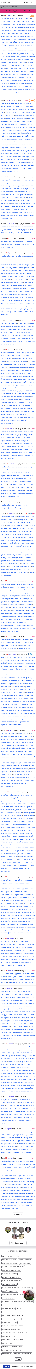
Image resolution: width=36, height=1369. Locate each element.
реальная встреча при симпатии (12, 341)
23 (7, 971)
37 (6, 429)
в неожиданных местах (21, 865)
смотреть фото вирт (8, 1009)
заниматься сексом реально (11, 1277)
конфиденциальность (10, 145)
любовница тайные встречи (20, 285)
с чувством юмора (23, 54)
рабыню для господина (23, 830)
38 (7, 654)
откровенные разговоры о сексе (18, 895)
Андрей (3, 101)
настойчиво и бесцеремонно (11, 795)
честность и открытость (20, 1026)
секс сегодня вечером (14, 763)
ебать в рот (23, 956)
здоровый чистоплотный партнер (17, 930)
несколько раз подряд (14, 68)
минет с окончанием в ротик (23, 74)
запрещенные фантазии (22, 268)
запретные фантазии (18, 827)
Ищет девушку (18, 15)
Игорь (3, 654)
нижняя (3, 684)
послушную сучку (22, 769)
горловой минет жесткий (10, 646)
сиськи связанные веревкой (22, 836)
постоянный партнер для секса (12, 48)
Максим (3, 792)
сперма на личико (14, 707)
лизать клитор (18, 241)
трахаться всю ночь (13, 757)
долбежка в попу (24, 710)
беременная (23, 162)
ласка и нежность (23, 997)
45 (6, 15)
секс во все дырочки (24, 593)
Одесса (10, 730)
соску (24, 950)
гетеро (3, 520)
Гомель (10, 429)
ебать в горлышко (14, 950)
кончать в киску (12, 391)
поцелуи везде (6, 388)
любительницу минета (10, 956)
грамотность (5, 561)
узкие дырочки (16, 382)
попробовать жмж (14, 684)
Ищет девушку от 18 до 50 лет (24, 429)
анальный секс (23, 104)
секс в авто (5, 262)
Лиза (2, 581)
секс (19, 640)
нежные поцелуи (26, 45)
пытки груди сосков (21, 1114)
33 (7, 177)
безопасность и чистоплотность (19, 766)
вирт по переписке (19, 944)
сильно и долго (11, 162)
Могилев (12, 464)
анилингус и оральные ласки (21, 1067)
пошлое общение (19, 821)
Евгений (4, 238)
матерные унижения (25, 493)
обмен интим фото (13, 470)
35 (7, 464)
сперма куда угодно (24, 189)
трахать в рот (28, 271)
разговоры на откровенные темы (12, 1326)
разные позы (27, 1006)
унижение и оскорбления (22, 628)
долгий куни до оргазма (17, 63)
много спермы (15, 534)
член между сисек (15, 862)
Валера (3, 224)
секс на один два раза (19, 479)
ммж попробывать (12, 209)
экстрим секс (24, 1062)
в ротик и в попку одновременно (16, 1149)
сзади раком (19, 297)
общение (16, 107)
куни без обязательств (9, 19)
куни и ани (9, 247)
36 (7, 730)
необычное (12, 485)
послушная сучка (20, 198)
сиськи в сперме (19, 719)
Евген (3, 1044)
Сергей (3, 177)
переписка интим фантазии (22, 1354)
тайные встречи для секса (15, 127)
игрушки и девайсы (16, 136)
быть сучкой (5, 607)
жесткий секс (28, 736)
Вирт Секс (13, 792)
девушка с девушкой (21, 441)
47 (7, 1097)
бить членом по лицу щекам (22, 1021)
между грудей (16, 810)
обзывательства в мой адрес (24, 613)
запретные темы (18, 918)
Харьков (11, 253)
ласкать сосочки (25, 394)
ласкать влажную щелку (21, 376)
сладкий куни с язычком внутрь (23, 701)
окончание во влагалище (11, 616)
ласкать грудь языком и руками (17, 780)
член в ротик (5, 810)
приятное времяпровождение (24, 24)
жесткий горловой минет (18, 148)
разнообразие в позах (13, 405)
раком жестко (13, 200)
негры (3, 291)
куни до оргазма (27, 742)
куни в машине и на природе (18, 1032)
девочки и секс (11, 804)
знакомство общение (21, 1015)
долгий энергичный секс (22, 824)
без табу (9, 268)
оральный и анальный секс (10, 1287)
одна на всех (5, 827)
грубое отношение (7, 587)
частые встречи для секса (10, 154)
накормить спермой (19, 279)
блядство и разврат (16, 695)
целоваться (14, 262)
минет (7, 584)
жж (27, 590)
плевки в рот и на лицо (14, 549)
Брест (11, 320)
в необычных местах (21, 1076)
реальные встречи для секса (16, 118)
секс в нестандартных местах (17, 449)
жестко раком (6, 203)
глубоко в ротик (6, 198)
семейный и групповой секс (19, 543)
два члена (4, 294)
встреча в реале (19, 476)
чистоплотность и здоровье (16, 924)
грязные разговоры (13, 602)
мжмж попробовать (18, 561)
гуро (7, 285)
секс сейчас (5, 534)
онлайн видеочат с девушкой (18, 11)
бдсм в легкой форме (23, 233)
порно (20, 657)
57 (7, 502)
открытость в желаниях (16, 760)
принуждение (28, 584)
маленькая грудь (11, 124)
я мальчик (12, 1146)
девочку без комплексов (10, 704)
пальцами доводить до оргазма (12, 490)
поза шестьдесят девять (20, 57)
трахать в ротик (12, 394)
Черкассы (10, 938)
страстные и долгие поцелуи (11, 725)
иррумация (22, 379)
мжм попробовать (12, 142)
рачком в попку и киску (9, 1273)
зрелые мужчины (17, 455)
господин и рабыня (18, 274)
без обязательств (27, 107)
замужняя (4, 148)
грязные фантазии (22, 1111)
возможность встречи (14, 813)
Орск (11, 238)
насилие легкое (10, 54)
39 (7, 513)
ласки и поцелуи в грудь (9, 385)
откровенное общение (14, 33)
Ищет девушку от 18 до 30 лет (24, 971)
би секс (8, 1135)
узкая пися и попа (23, 397)
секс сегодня (22, 1056)
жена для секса (11, 312)
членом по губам (17, 607)
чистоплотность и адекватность (18, 80)
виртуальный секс (7, 942)
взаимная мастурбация (23, 115)
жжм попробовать (18, 692)
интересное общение (8, 657)
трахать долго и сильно (9, 1003)
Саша (3, 253)
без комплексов (24, 19)
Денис (3, 730)
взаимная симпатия (25, 1260)
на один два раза (10, 139)
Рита (2, 988)
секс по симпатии (24, 505)
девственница (16, 271)
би (2, 1132)
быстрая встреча (13, 540)
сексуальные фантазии (20, 60)
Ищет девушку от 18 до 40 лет (24, 877)
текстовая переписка (25, 807)
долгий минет (6, 1012)
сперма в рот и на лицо (9, 335)
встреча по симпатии (24, 83)
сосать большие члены (21, 839)
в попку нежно (6, 1354)
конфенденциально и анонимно (12, 77)
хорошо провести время (14, 892)
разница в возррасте (8, 411)
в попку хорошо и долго (9, 818)
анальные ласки (6, 1173)
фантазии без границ (9, 30)
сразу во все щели (7, 1182)
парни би (15, 1152)
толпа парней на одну (14, 309)
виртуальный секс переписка (11, 816)
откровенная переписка (15, 36)
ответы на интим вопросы (15, 965)
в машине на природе (24, 408)
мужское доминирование (23, 1070)
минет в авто (12, 648)
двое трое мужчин (15, 130)
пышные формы (10, 1132)
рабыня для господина (19, 660)
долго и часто (11, 801)
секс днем (29, 297)
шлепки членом (6, 1073)
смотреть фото (7, 27)
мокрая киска (20, 373)
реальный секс (6, 1050)
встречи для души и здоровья (21, 435)
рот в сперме (23, 192)
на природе (17, 482)
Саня (2, 429)
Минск (11, 177)
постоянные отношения (17, 528)
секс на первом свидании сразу (19, 567)
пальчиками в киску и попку (11, 1187)
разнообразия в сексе (22, 739)
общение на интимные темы (23, 42)
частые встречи (14, 906)
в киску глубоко (11, 977)
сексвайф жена (7, 218)
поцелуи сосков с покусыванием (20, 531)
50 (6, 938)
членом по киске (27, 1202)
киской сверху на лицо (17, 92)
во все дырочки (24, 200)
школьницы (5, 382)
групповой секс (23, 517)
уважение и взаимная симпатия (12, 86)
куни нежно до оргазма (26, 804)
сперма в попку (6, 775)
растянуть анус (25, 1152)
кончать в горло (25, 959)
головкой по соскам (21, 842)
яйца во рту (13, 959)
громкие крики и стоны (14, 291)
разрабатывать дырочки (19, 159)
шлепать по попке (15, 678)
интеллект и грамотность (19, 364)
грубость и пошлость (17, 1065)
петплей (19, 546)
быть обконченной (13, 605)
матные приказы (15, 672)
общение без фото (25, 145)
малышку (31, 379)
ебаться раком (28, 813)
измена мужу (17, 288)
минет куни (17, 358)
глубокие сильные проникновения (20, 983)
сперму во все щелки (12, 889)
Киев (11, 101)
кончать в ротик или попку (18, 1138)
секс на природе (26, 1000)
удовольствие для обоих (24, 745)
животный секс (14, 133)
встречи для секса (7, 444)
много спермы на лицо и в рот (20, 294)
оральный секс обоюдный (10, 748)
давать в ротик (25, 209)
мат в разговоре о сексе (22, 933)
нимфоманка (28, 1301)
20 (6, 988)
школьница (10, 373)
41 (6, 253)
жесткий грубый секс (8, 189)
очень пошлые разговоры (22, 1117)
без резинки (15, 400)
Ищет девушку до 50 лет (23, 513)
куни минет (21, 1164)
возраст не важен (25, 385)
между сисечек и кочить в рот (11, 212)
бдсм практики (17, 1135)
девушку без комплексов (26, 520)
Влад (2, 938)
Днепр (10, 15)
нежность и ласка (20, 39)
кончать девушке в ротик (25, 215)
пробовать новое (19, 388)
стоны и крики (26, 400)
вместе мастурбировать (25, 1018)
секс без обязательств (9, 104)
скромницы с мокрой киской (15, 851)
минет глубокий (16, 953)
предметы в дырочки (21, 230)
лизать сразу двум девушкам (16, 361)
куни (2, 584)
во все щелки (20, 587)
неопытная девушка (8, 353)
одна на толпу (11, 710)
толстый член (28, 1185)
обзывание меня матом (24, 625)
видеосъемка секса (20, 1024)
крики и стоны (10, 408)
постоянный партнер (14, 1105)
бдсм (32, 517)
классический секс (7, 745)
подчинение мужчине (16, 277)
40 (8, 238)
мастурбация (27, 991)
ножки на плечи (21, 71)
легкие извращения (27, 142)
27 (6, 581)
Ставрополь (11, 581)
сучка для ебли (28, 288)
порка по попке (25, 1179)
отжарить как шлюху (24, 195)
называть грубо (6, 628)
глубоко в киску (20, 1079)
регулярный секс (7, 739)
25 (7, 101)
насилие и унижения (21, 619)
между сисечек (11, 186)
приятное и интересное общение (13, 157)
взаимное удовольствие (25, 353)
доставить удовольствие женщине (13, 1266)
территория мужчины (25, 1141)
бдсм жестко (22, 537)
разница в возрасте (12, 113)
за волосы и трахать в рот (18, 572)
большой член (13, 121)
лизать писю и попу (13, 1190)
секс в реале (11, 520)
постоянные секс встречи (24, 259)
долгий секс (30, 1164)
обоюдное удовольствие (10, 45)
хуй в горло (9, 619)
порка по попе (23, 722)
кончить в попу (25, 1170)
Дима (3, 15)
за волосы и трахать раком (23, 1199)
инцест (23, 113)
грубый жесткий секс (25, 186)
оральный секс (6, 110)
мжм (2, 180)
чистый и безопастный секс (12, 675)
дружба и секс (12, 537)
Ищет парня (21, 581)
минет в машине (26, 262)
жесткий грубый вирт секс (15, 798)
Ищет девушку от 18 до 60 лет (24, 1044)
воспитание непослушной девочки (21, 681)
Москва (11, 224)
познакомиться (18, 151)
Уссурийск (12, 654)
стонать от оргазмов (17, 303)
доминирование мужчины (18, 596)
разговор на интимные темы (24, 27)
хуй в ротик (29, 151)
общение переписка (25, 227)
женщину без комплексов (18, 669)
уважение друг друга (8, 1308)
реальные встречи (19, 110)
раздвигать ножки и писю (10, 496)
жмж (29, 944)
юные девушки (6, 288)
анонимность (26, 1108)
